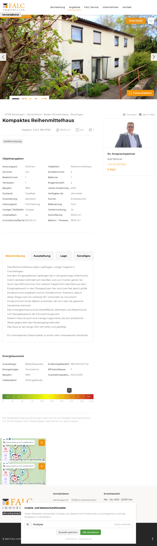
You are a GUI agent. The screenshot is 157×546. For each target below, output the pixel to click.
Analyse (38, 524)
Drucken (132, 114)
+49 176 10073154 (116, 164)
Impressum (71, 539)
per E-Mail (149, 114)
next (154, 57)
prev (3, 57)
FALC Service (91, 7)
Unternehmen (111, 7)
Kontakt (127, 7)
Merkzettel (151, 21)
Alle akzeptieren (91, 532)
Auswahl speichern (67, 532)
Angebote (74, 7)
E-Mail (111, 169)
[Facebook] (153, 539)
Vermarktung (57, 7)
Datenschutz (85, 539)
